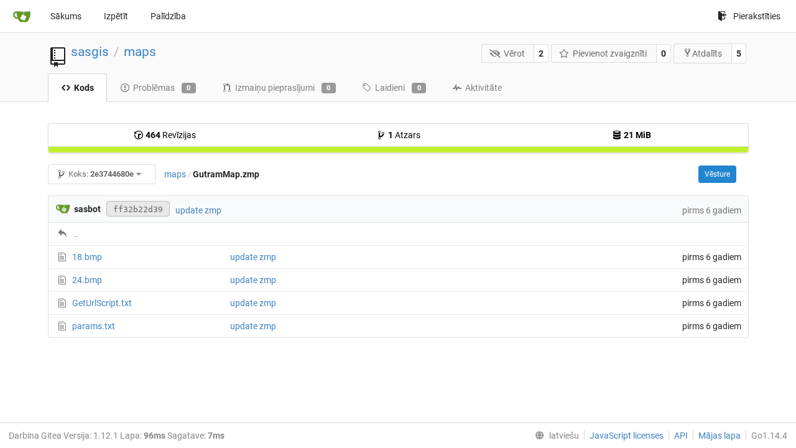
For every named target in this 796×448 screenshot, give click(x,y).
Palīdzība (168, 16)
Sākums (65, 16)
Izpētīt (116, 16)
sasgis (90, 51)
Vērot (514, 53)
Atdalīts (707, 53)
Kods (84, 88)
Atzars (404, 135)
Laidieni (398, 88)
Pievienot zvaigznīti (610, 53)
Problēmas (162, 88)
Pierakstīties (756, 16)
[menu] (554, 435)
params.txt (93, 326)
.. (75, 234)
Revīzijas (171, 135)
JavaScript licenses (627, 436)
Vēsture (717, 174)
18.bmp (87, 257)
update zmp (198, 210)
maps (140, 51)
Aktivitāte (483, 88)
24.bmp (87, 280)
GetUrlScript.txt (102, 303)
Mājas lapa (719, 436)
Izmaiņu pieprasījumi (283, 88)
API (681, 436)
